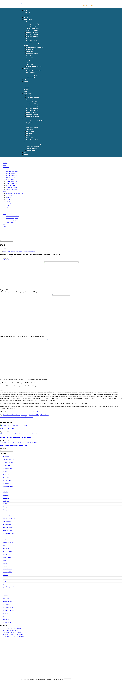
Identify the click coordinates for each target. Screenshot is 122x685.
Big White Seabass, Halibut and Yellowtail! (13, 636)
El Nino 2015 (6, 483)
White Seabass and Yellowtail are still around (14, 445)
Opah (4, 545)
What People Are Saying (9, 607)
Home (25, 10)
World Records (30, 64)
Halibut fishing (24, 415)
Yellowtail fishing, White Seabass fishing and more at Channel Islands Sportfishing (19, 251)
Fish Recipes (6, 498)
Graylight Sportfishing (32, 30)
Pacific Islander (6, 554)
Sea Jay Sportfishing (8, 572)
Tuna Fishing (6, 598)
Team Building (6, 592)
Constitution (6, 474)
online (37, 412)
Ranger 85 (5, 560)
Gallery (28, 62)
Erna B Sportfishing (8, 486)
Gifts (25, 79)
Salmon (5, 566)
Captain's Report (7, 465)
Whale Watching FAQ (31, 75)
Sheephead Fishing (7, 581)
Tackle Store (29, 56)
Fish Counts (27, 13)
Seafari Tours (6, 578)
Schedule (26, 15)
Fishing (26, 45)
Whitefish (5, 613)
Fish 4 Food (5, 495)
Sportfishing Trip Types (32, 53)
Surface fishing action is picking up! (12, 628)
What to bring (29, 51)
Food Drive (5, 512)
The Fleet (28, 22)
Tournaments (6, 595)
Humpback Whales (7, 530)
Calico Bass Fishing (8, 462)
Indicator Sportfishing (32, 32)
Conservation (6, 471)
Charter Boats (28, 20)
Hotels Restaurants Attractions (34, 66)
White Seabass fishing (34, 415)
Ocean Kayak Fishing (8, 542)
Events (4, 489)
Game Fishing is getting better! (10, 630)
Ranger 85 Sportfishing (32, 41)
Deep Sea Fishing (30, 49)
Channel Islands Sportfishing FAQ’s (35, 47)
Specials (5, 584)
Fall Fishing (6, 492)
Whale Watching (30, 77)
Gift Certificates (7, 521)
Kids (4, 536)
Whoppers (5, 616)
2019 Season (6, 456)
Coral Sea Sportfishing (8, 477)
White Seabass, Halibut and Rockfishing (13, 634)
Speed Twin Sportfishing (32, 43)
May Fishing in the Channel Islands (12, 632)
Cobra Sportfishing (31, 26)
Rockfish (5, 563)
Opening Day (6, 548)
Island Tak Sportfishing (32, 36)
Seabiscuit (5, 575)
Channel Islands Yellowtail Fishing (11, 415)
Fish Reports (6, 259)
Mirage (4, 539)
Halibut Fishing (7, 524)
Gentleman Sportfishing (32, 28)
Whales (26, 68)
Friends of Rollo (7, 515)
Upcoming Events (7, 601)
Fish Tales (5, 504)
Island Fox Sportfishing (32, 34)
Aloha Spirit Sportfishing (32, 24)
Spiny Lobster (6, 589)
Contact (26, 82)
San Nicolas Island (7, 569)
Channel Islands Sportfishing (10, 256)
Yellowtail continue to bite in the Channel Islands (15, 437)
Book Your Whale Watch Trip (33, 71)
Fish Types (29, 60)
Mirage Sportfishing (31, 39)
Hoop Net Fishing (7, 527)
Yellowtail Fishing (44, 415)
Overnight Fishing (7, 551)
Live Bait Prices (30, 58)
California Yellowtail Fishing (8, 429)
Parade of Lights (7, 557)
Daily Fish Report (7, 480)
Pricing (26, 17)
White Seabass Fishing (8, 610)
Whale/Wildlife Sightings (32, 73)
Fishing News (6, 510)
